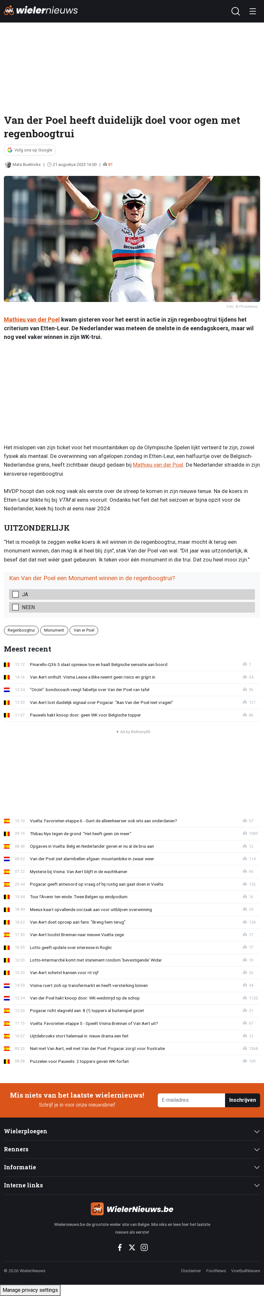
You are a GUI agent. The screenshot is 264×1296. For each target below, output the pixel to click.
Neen (28, 607)
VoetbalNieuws (245, 1270)
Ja (25, 594)
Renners (16, 1149)
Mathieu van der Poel (32, 319)
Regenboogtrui (21, 630)
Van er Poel (84, 630)
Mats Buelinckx (27, 164)
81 (110, 164)
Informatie (20, 1167)
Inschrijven (242, 1100)
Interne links (23, 1185)
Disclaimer (191, 1270)
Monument (54, 630)
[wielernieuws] (132, 1208)
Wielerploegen (25, 1131)
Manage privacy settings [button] (30, 1290)
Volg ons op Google (33, 150)
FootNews (216, 1270)
